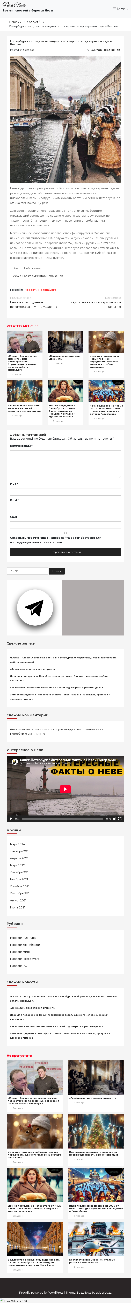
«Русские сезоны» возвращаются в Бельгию (96, 302)
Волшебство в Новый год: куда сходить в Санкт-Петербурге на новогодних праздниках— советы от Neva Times (34, 1262)
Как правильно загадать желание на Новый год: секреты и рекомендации (24, 408)
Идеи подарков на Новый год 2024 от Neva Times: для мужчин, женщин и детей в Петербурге (106, 409)
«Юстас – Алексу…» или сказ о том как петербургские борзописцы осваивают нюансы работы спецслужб (23, 363)
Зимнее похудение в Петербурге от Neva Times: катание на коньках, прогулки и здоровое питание (62, 411)
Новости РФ (18, 966)
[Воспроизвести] (11, 819)
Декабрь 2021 (20, 872)
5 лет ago (28, 50)
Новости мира (20, 951)
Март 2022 (17, 865)
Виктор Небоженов (105, 50)
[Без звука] (114, 819)
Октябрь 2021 (19, 886)
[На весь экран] (120, 819)
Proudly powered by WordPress (41, 1292)
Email (14, 500)
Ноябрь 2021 (19, 879)
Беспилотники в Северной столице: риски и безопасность (92, 1261)
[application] (65, 789)
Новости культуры (23, 937)
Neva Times (14, 5)
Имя (14, 484)
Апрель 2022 (19, 858)
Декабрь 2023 (20, 851)
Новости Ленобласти (25, 944)
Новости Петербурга (40, 289)
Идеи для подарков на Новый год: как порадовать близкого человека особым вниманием (105, 361)
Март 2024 (17, 844)
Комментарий (21, 445)
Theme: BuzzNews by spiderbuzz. (89, 1292)
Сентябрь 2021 (20, 893)
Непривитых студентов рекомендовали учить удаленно (33, 302)
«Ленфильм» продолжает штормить (32, 669)
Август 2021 (18, 900)
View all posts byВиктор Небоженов (38, 276)
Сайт (13, 517)
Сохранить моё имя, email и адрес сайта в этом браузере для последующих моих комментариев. (55, 540)
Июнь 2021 (17, 907)
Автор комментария (24, 729)
